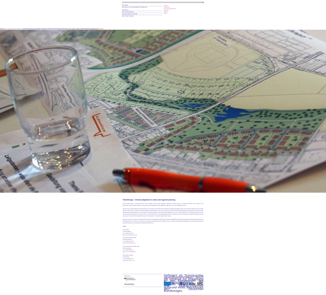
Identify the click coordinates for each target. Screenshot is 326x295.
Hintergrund (166, 7)
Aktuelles (166, 5)
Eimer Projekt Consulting (128, 16)
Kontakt (165, 13)
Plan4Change (125, 5)
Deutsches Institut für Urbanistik (129, 14)
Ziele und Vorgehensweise (170, 8)
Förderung (166, 10)
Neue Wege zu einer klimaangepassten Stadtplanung (134, 7)
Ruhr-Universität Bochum (128, 12)
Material (166, 11)
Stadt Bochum (125, 10)
